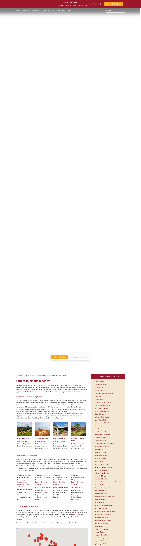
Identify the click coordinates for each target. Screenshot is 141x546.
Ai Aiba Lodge (99, 381)
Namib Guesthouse (100, 499)
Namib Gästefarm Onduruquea (104, 496)
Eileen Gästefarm (100, 414)
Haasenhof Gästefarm (101, 446)
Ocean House (99, 502)
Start (17, 11)
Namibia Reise (75, 515)
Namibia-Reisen (29, 375)
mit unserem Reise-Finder (78, 357)
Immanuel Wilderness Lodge (103, 467)
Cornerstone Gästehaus (102, 405)
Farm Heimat (98, 429)
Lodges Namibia (41, 375)
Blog (69, 11)
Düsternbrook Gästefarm (102, 411)
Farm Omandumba (100, 432)
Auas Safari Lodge (100, 384)
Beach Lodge (98, 390)
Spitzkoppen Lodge (41, 438)
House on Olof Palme (101, 464)
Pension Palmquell (100, 532)
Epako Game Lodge (59, 438)
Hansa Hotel (98, 449)
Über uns (25, 11)
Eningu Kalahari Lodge (101, 417)
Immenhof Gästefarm (101, 470)
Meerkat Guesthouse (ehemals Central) (107, 482)
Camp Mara (98, 396)
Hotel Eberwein (99, 461)
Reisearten (46, 11)
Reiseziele (35, 11)
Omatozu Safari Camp (42, 487)
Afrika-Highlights (59, 11)
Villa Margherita (76, 487)
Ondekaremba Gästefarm (102, 520)
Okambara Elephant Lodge (103, 505)
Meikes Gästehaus (100, 485)
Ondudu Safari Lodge (24, 489)
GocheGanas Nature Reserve (104, 443)
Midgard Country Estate (102, 488)
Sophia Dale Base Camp (102, 541)
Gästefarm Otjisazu (24, 438)
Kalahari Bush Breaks (101, 473)
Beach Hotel (98, 387)
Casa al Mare (98, 399)
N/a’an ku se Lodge (100, 493)
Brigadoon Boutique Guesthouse (105, 393)
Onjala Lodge (98, 526)
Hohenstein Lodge (100, 455)
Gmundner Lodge (100, 440)
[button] (40, 538)
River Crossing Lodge (101, 538)
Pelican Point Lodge (101, 529)
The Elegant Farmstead (102, 434)
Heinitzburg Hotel (100, 452)
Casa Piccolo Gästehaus (102, 402)
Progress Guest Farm (101, 535)
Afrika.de (19, 375)
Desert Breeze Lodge (60, 487)
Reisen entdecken (60, 357)
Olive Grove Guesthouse (102, 514)
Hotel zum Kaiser (100, 458)
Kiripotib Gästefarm (101, 476)
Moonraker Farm (100, 491)
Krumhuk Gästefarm (101, 479)
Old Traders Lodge (100, 508)
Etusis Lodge (98, 426)
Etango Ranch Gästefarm (102, 423)
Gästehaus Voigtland (101, 437)
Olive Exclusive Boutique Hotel (104, 511)
